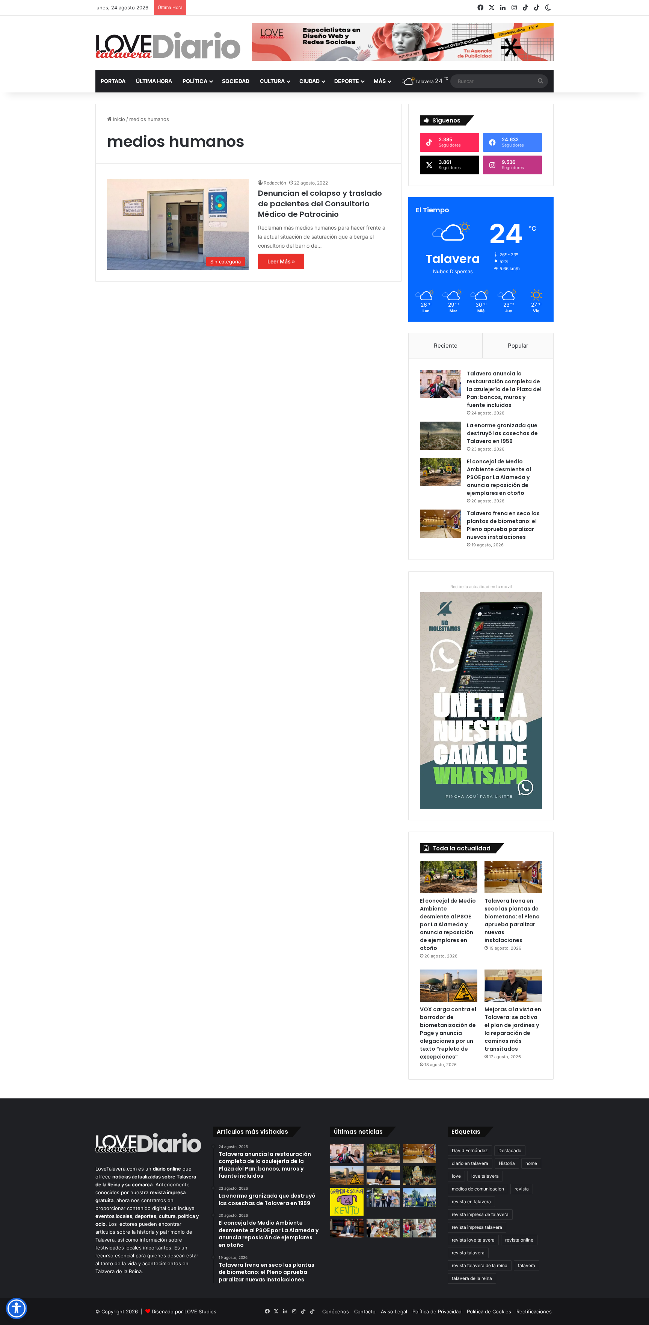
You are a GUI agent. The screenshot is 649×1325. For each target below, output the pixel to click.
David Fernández (470, 1150)
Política (195, 81)
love (456, 1176)
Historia (507, 1163)
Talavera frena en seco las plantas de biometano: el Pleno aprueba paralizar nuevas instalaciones (503, 525)
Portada (113, 81)
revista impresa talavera (477, 1227)
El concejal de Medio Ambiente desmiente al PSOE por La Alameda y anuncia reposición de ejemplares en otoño (499, 477)
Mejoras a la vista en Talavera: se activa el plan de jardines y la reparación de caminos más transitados (512, 1029)
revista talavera (468, 1252)
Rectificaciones (534, 1311)
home (531, 1163)
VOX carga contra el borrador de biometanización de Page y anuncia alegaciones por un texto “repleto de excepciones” (448, 1033)
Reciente (445, 345)
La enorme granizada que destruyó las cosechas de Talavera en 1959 (502, 433)
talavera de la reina (472, 1278)
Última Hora (154, 81)
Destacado (509, 1150)
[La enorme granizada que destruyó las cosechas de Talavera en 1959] (440, 436)
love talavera (485, 1176)
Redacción (275, 183)
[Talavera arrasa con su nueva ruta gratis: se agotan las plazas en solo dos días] (419, 1175)
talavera (526, 1265)
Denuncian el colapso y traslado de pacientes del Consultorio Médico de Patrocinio (320, 203)
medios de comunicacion (478, 1189)
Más (380, 81)
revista (522, 1189)
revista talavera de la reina (479, 1265)
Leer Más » (281, 261)
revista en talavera (471, 1201)
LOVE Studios (200, 1311)
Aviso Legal (394, 1311)
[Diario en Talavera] (168, 46)
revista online (519, 1240)
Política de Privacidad (437, 1311)
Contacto (365, 1311)
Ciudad (309, 81)
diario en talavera (470, 1163)
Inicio (118, 119)
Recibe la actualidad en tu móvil (481, 586)
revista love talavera (473, 1240)
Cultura (272, 81)
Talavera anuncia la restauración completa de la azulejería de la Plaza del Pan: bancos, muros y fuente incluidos (504, 389)
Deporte (346, 81)
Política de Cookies (489, 1311)
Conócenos (335, 1311)
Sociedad (235, 81)
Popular (518, 345)
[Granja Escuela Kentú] (347, 1202)
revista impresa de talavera (480, 1214)
